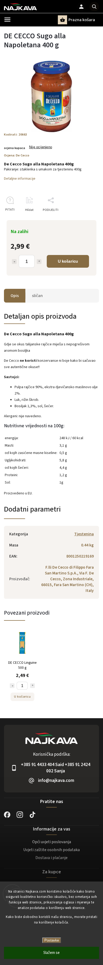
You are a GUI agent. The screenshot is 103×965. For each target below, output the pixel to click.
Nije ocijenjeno (40, 147)
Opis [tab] (15, 296)
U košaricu (68, 261)
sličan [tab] (37, 296)
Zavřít (83, 219)
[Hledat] (94, 6)
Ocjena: (16, 155)
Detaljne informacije (19, 178)
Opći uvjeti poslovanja (51, 842)
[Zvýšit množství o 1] (39, 261)
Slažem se (51, 952)
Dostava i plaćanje (51, 858)
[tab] (51, 426)
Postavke (51, 940)
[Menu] (7, 20)
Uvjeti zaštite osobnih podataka (51, 850)
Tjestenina (84, 534)
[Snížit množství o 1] (14, 261)
